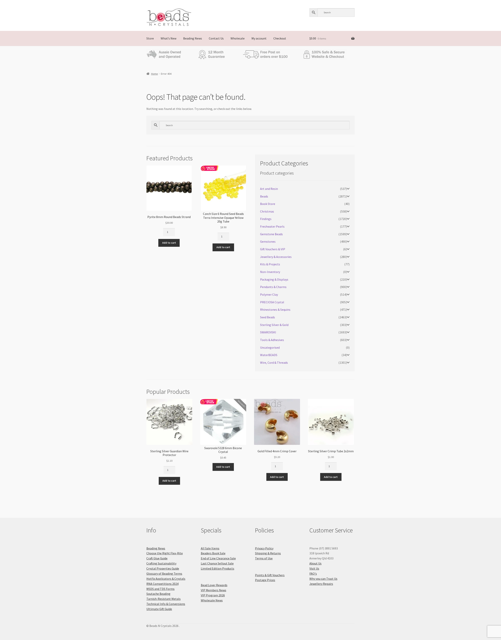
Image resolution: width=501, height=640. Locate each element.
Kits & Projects (270, 264)
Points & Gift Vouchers (270, 575)
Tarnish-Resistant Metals (163, 599)
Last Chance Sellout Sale (217, 563)
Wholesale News (212, 600)
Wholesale (238, 38)
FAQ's (313, 573)
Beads (264, 196)
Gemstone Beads (271, 234)
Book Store (267, 204)
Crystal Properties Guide (162, 568)
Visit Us (314, 568)
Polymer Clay (269, 294)
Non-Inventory (270, 272)
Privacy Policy (264, 548)
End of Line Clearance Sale (218, 558)
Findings (265, 219)
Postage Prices (265, 580)
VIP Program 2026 (213, 595)
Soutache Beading (158, 594)
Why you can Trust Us (323, 579)
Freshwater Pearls (272, 226)
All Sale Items (210, 548)
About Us (315, 563)
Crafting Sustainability (161, 563)
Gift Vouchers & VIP (272, 249)
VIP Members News (213, 590)
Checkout (279, 38)
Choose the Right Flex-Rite (164, 553)
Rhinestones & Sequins (275, 309)
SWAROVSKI (268, 332)
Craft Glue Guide (157, 558)
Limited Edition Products (217, 568)
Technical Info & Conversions (165, 604)
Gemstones (268, 241)
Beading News (192, 38)
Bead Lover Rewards (214, 585)
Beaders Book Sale (213, 553)
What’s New (168, 38)
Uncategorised (270, 347)
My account (259, 38)
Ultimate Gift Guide (159, 609)
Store (150, 38)
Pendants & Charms (273, 287)
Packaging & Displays (274, 279)
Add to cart (169, 242)
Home (154, 73)
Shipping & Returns (268, 553)
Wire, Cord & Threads (274, 362)
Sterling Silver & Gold (274, 325)
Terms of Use (264, 558)
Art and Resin (269, 189)
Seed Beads (267, 317)
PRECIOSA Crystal (272, 302)
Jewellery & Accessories (276, 257)
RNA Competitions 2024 (162, 584)
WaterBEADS (268, 355)
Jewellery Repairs (321, 584)
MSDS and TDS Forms (160, 589)
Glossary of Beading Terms (164, 573)
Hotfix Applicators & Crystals (165, 579)
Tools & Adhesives (272, 340)
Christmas (267, 211)
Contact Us (216, 38)
